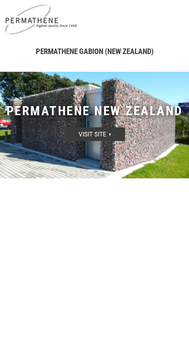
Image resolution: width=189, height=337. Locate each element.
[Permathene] (41, 19)
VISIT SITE (94, 134)
